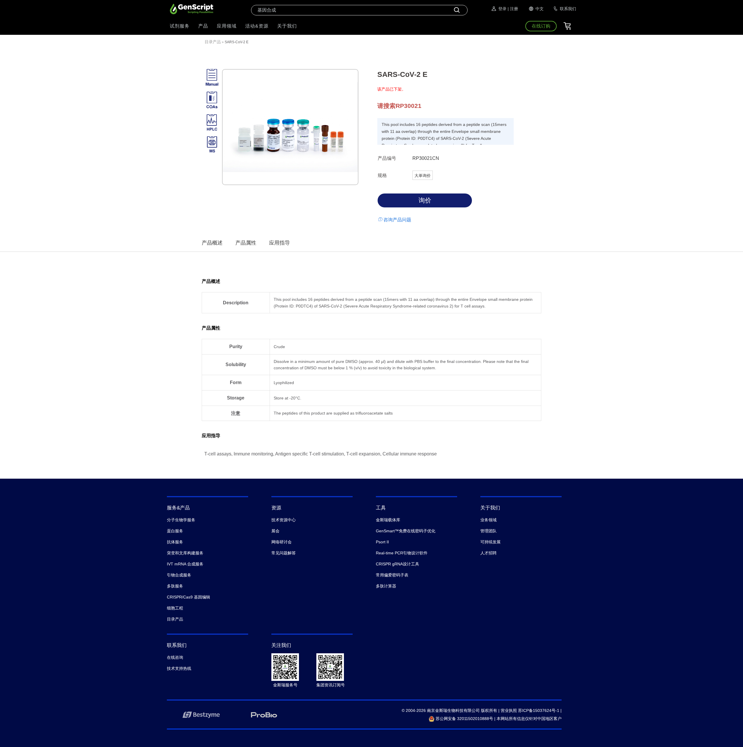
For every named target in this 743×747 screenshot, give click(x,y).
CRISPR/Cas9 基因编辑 (188, 597)
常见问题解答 (283, 553)
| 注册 (513, 8)
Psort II (382, 542)
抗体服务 (175, 542)
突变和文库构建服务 (185, 553)
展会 (275, 531)
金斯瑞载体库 (388, 520)
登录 (502, 8)
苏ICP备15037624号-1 (538, 710)
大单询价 (422, 175)
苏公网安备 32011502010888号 (463, 718)
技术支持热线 (179, 668)
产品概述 (212, 243)
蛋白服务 (175, 531)
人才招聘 (488, 553)
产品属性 (245, 243)
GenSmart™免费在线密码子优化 (405, 531)
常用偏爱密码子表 (392, 575)
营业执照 (509, 710)
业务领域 (488, 520)
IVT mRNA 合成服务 (185, 564)
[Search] (457, 10)
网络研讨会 (281, 542)
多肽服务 (175, 586)
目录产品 (213, 41)
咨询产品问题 (397, 219)
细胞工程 (175, 608)
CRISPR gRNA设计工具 (397, 564)
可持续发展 (490, 542)
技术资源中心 (283, 520)
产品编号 (387, 158)
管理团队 (488, 531)
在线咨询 (175, 657)
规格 (382, 175)
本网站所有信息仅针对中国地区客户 (529, 718)
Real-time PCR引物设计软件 (402, 553)
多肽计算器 (386, 586)
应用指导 (279, 243)
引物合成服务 (179, 575)
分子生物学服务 (181, 520)
